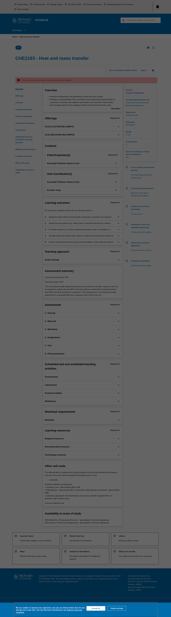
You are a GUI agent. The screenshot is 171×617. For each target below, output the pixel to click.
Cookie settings (116, 608)
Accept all (96, 608)
